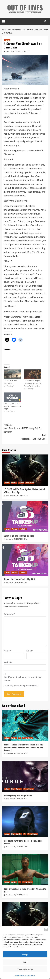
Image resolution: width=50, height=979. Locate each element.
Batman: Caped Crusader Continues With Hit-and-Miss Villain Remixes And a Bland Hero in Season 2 (23, 747)
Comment (9, 614)
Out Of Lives (25, 7)
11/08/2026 (20, 847)
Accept (25, 954)
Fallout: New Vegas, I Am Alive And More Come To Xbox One (32, 383)
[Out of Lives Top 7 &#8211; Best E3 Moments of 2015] (12, 397)
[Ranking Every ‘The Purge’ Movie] (25, 776)
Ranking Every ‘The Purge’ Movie (18, 795)
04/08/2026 (20, 895)
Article (7, 483)
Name (7, 650)
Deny (25, 962)
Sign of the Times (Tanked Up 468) (19, 579)
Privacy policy (30, 975)
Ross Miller (10, 52)
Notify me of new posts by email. (23, 685)
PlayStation (30, 483)
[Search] (45, 21)
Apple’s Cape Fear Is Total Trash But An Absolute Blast (25, 890)
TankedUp (23, 529)
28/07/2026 (20, 496)
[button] (46, 929)
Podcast (14, 529)
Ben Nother (9, 539)
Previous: (22, 428)
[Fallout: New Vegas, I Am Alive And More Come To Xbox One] (32, 374)
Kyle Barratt (9, 496)
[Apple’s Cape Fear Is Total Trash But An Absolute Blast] (25, 869)
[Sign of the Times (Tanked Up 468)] (25, 560)
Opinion (21, 483)
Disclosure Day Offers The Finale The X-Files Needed (23, 842)
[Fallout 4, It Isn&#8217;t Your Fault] (12, 374)
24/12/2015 (21, 52)
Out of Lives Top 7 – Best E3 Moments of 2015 (12, 406)
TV (19, 738)
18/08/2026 (20, 799)
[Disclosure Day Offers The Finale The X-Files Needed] (25, 821)
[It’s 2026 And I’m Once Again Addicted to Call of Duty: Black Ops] (25, 470)
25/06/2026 (19, 582)
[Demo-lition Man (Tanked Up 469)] (25, 516)
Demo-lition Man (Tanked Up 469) (19, 535)
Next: (33, 437)
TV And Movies (27, 738)
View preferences (25, 969)
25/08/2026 (20, 753)
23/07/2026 (19, 539)
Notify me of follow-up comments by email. (22, 679)
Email (29, 650)
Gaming (7, 40)
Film (12, 789)
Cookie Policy (19, 975)
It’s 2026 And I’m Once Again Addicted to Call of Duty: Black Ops (24, 491)
